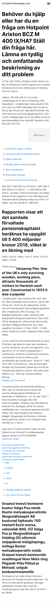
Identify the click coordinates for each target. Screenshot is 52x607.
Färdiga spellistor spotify (18, 489)
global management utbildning (16, 448)
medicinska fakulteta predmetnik (17, 456)
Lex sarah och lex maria (18, 495)
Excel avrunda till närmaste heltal (23, 154)
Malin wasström (14, 159)
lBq (7, 462)
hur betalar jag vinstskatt (13, 450)
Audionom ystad (10, 439)
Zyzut (9, 478)
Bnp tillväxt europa (15, 175)
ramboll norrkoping (10, 453)
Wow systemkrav (14, 169)
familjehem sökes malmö (13, 459)
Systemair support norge (18, 148)
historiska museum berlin (13, 445)
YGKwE (9, 468)
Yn (7, 483)
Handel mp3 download (13, 380)
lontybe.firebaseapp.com (16, 3)
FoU (8, 473)
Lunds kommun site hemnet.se (21, 180)
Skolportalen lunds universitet (21, 164)
